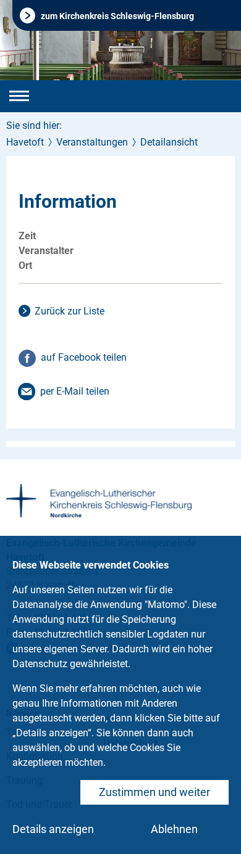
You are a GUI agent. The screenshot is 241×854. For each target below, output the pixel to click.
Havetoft (25, 142)
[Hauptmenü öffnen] (19, 96)
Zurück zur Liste (69, 311)
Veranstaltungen (92, 142)
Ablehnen (174, 829)
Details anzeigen (53, 829)
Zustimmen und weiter (154, 792)
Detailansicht (169, 142)
